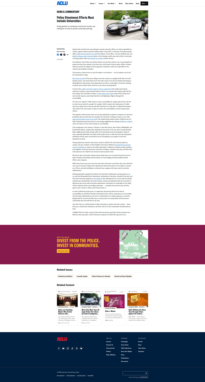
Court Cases (124, 345)
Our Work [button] (111, 3)
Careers (108, 341)
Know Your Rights (126, 351)
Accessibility (90, 375)
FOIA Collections (126, 348)
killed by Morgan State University (82, 56)
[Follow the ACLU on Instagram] (68, 348)
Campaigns (124, 341)
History (108, 351)
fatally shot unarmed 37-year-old (87, 54)
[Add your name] (102, 244)
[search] (146, 373)
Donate (140, 341)
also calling (97, 178)
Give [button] (143, 3)
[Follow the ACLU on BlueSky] (81, 348)
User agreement (61, 375)
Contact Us (109, 345)
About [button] (92, 3)
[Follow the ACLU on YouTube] (63, 348)
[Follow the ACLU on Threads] (77, 348)
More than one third (78, 78)
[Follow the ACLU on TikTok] (72, 348)
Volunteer (141, 351)
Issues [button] (101, 3)
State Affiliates (110, 355)
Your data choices (81, 375)
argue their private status (106, 93)
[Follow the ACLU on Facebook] (59, 348)
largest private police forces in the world (84, 119)
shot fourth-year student (95, 58)
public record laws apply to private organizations (97, 89)
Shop (137, 3)
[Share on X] (61, 55)
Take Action (129, 3)
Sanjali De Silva (61, 48)
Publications (125, 358)
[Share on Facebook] (58, 55)
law (73, 104)
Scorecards (124, 361)
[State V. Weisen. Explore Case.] (114, 308)
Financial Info (110, 348)
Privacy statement (70, 375)
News (121, 3)
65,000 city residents (125, 121)
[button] (64, 55)
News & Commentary (67, 12)
